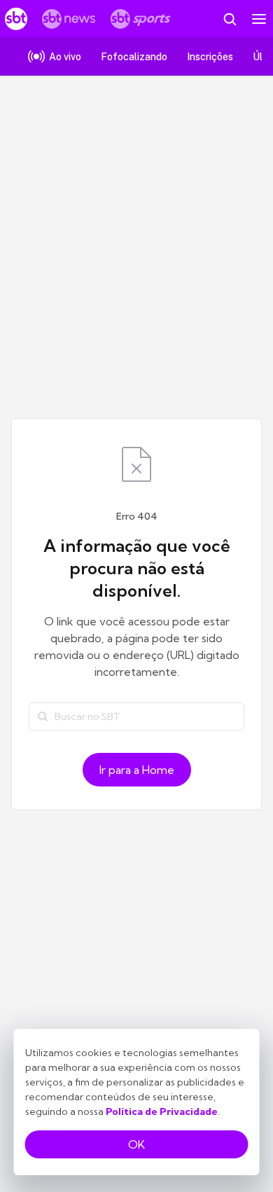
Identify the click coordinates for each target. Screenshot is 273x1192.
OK (136, 1144)
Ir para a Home (136, 770)
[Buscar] (42, 716)
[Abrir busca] (230, 19)
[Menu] (259, 19)
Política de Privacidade (162, 1111)
